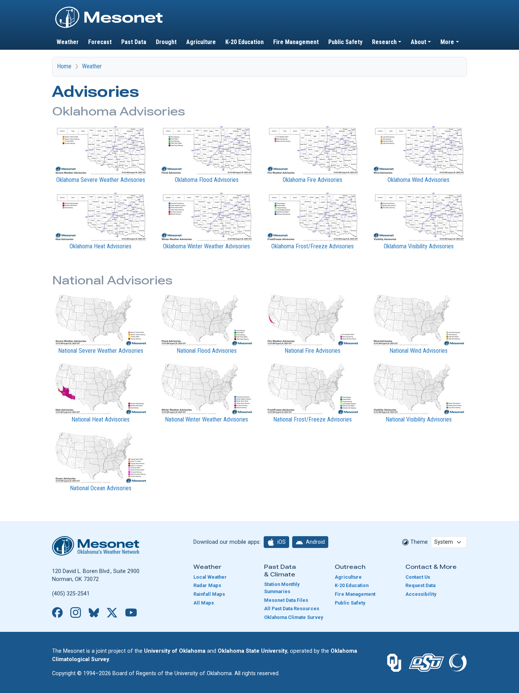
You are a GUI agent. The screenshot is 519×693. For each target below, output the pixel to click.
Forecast (100, 42)
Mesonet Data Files (286, 600)
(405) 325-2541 (71, 593)
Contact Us (417, 577)
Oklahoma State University (252, 651)
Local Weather (210, 577)
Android (315, 542)
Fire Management (296, 42)
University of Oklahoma (175, 651)
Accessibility (420, 594)
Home (64, 66)
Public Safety (345, 42)
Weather (68, 42)
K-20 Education (244, 42)
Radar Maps (207, 585)
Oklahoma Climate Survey (293, 617)
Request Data (420, 585)
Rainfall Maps (209, 594)
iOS (281, 542)
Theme (418, 542)
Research (384, 42)
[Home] (109, 8)
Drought (166, 42)
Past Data (133, 42)
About (418, 42)
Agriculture (201, 42)
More (447, 42)
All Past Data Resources (291, 608)
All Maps (203, 603)
